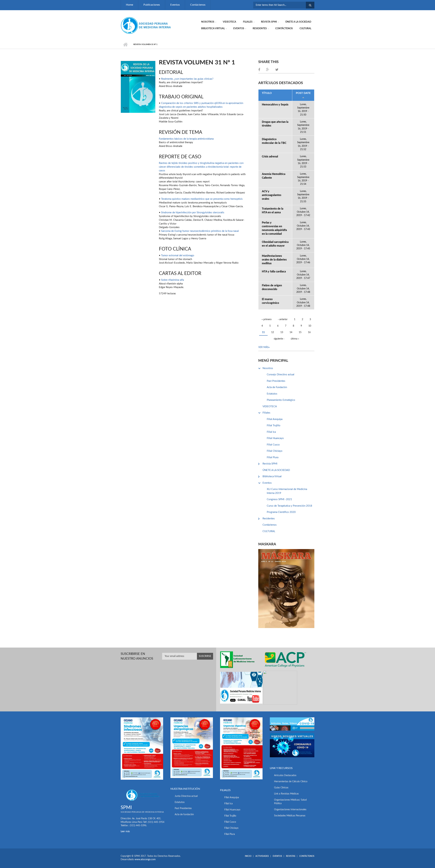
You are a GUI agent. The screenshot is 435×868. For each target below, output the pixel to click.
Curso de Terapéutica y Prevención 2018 (289, 506)
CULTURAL (305, 28)
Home (129, 4)
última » (295, 339)
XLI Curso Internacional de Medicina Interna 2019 (287, 491)
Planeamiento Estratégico (281, 400)
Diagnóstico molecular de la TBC (274, 141)
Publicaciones (151, 4)
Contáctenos (197, 4)
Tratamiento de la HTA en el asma (272, 210)
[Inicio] (146, 25)
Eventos (175, 4)
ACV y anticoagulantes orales (271, 195)
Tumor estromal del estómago (177, 255)
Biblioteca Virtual (213, 28)
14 (291, 332)
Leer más (125, 831)
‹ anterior (283, 319)
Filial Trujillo (273, 425)
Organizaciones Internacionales (290, 809)
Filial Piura (272, 457)
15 (300, 332)
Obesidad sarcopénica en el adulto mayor (275, 244)
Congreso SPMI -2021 (279, 499)
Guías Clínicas (281, 787)
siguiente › (279, 339)
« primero (267, 319)
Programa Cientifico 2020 (281, 512)
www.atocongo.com (145, 859)
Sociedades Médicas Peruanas (289, 816)
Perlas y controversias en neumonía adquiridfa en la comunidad (274, 228)
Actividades (262, 856)
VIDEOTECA (229, 22)
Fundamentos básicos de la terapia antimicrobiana (186, 139)
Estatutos (272, 393)
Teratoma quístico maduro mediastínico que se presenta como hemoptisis (202, 199)
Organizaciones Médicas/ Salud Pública (290, 802)
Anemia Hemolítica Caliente (273, 176)
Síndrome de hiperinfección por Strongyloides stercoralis (192, 212)
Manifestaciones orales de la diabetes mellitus (274, 260)
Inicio (125, 44)
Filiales (248, 22)
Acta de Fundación (277, 387)
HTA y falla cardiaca (274, 271)
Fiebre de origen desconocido (272, 287)
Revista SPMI (269, 22)
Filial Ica (271, 432)
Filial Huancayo (275, 438)
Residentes (260, 28)
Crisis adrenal (270, 156)
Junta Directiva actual (186, 796)
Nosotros (207, 22)
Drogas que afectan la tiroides (275, 124)
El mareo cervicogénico (270, 301)
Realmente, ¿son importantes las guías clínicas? (187, 79)
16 (309, 332)
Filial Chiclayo (274, 451)
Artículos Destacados (285, 775)
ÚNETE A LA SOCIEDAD (298, 22)
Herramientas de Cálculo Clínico (290, 781)
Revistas (290, 856)
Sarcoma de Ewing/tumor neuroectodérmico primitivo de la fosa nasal (200, 231)
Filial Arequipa (274, 419)
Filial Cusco (273, 444)
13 (281, 332)
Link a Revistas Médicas (286, 794)
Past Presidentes (276, 381)
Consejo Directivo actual (280, 374)
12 (272, 332)
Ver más (263, 347)
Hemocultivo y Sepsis (275, 104)
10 (309, 326)
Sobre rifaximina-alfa (172, 280)
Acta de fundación (184, 814)
